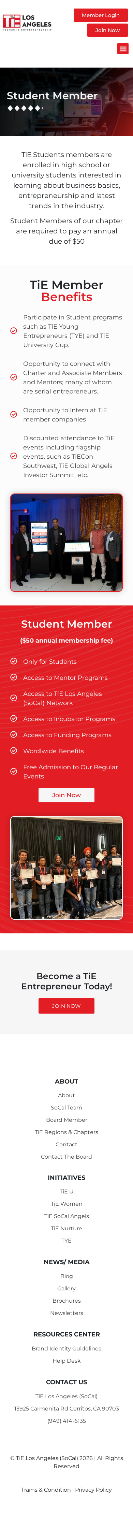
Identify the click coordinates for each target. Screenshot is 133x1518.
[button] (123, 48)
